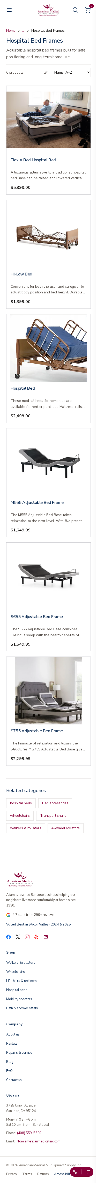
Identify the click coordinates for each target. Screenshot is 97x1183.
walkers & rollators (25, 828)
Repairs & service (19, 1052)
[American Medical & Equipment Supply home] (48, 879)
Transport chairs (53, 815)
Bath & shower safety (22, 1008)
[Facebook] (8, 937)
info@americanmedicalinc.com (38, 1141)
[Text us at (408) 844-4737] (88, 1172)
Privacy (11, 1174)
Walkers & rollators (20, 962)
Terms (27, 1174)
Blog (9, 1061)
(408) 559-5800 (29, 1133)
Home (11, 30)
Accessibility (63, 1174)
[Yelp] (36, 937)
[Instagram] (27, 937)
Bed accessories (55, 803)
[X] (18, 937)
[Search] (75, 10)
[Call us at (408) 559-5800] (75, 1172)
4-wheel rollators (65, 828)
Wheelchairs (15, 971)
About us (13, 1034)
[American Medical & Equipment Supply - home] (48, 10)
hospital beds (21, 803)
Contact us (14, 1080)
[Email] (45, 937)
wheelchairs (20, 815)
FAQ (9, 1071)
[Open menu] (9, 10)
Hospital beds (16, 990)
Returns (43, 1174)
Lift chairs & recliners (21, 981)
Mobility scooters (19, 999)
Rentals (12, 1043)
